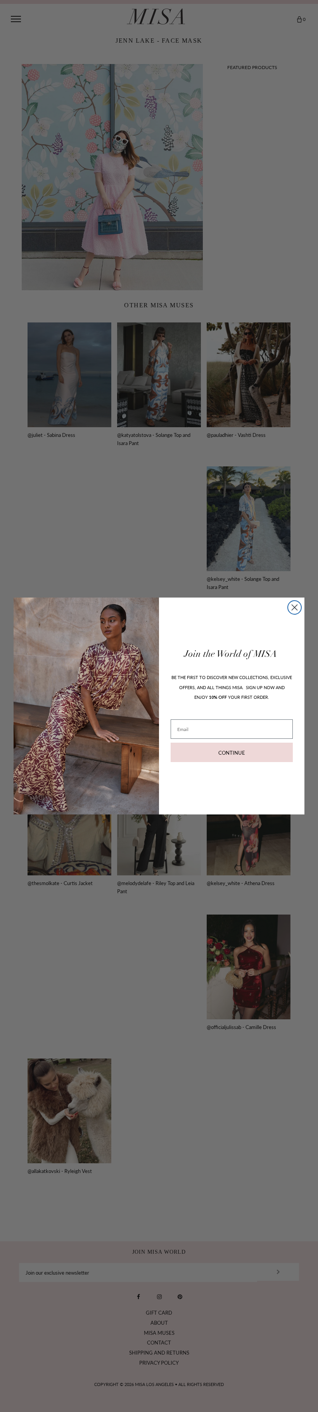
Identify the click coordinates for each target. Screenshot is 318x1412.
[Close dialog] (294, 607)
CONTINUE (231, 752)
